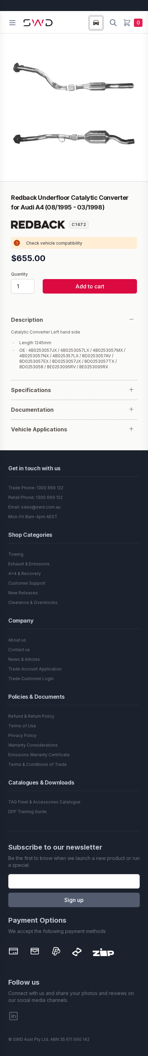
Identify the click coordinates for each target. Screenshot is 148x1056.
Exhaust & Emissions (29, 563)
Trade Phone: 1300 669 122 (35, 487)
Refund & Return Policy (31, 716)
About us (17, 640)
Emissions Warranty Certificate (39, 754)
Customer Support (26, 583)
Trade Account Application (35, 668)
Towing (15, 554)
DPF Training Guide (27, 811)
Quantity (19, 274)
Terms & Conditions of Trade (37, 764)
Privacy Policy (22, 735)
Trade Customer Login (31, 678)
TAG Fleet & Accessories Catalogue (44, 801)
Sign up (74, 899)
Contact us (19, 649)
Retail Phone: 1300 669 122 (35, 497)
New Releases (23, 592)
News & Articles (24, 659)
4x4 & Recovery (24, 573)
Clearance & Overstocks (32, 602)
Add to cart (89, 286)
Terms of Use (22, 725)
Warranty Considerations (33, 745)
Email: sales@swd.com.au (34, 507)
